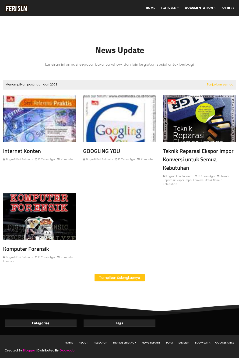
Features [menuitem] (168, 8)
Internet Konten (22, 151)
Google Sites (224, 342)
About (83, 342)
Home (69, 342)
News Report (151, 342)
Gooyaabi (67, 350)
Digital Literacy (124, 342)
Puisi (169, 342)
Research (100, 342)
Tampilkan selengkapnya (119, 277)
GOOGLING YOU (101, 151)
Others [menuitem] (228, 8)
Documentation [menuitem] (199, 8)
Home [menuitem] (150, 8)
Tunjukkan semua (220, 84)
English (184, 342)
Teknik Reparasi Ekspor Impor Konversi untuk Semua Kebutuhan (198, 159)
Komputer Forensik (26, 249)
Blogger (29, 350)
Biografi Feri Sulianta (19, 159)
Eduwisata (203, 342)
